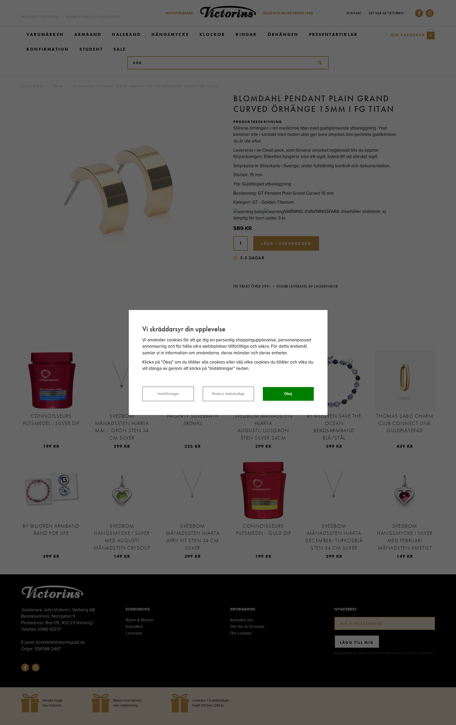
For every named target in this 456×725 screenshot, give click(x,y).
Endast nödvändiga (228, 394)
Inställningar (168, 394)
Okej (288, 394)
